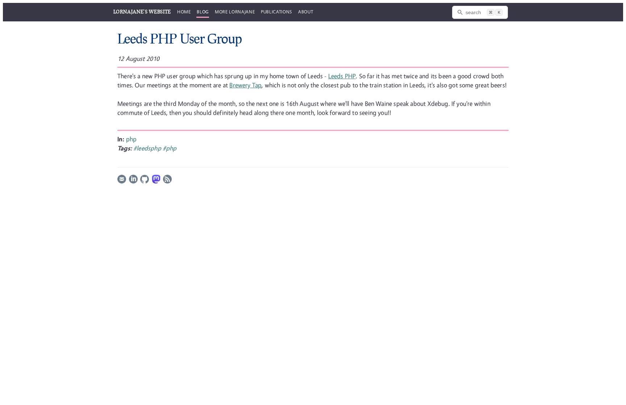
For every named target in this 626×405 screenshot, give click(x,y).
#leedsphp (148, 148)
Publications (276, 12)
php (131, 139)
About (305, 12)
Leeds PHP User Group (179, 38)
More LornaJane (235, 12)
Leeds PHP (342, 76)
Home (184, 12)
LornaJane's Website (142, 12)
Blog (203, 12)
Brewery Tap (245, 85)
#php (170, 148)
